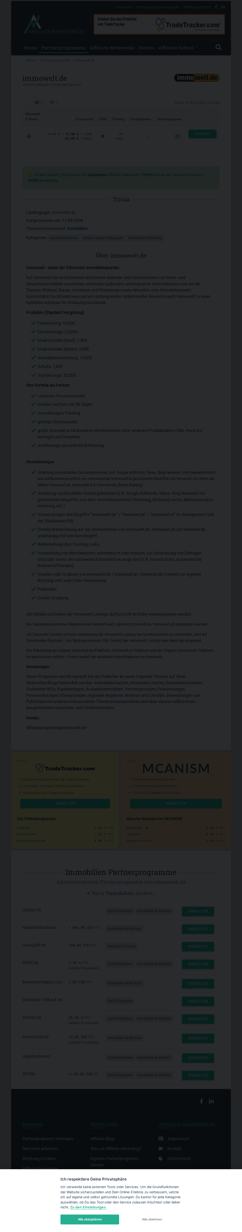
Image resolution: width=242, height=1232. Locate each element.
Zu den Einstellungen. (88, 1207)
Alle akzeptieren (90, 1219)
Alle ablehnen (152, 1219)
